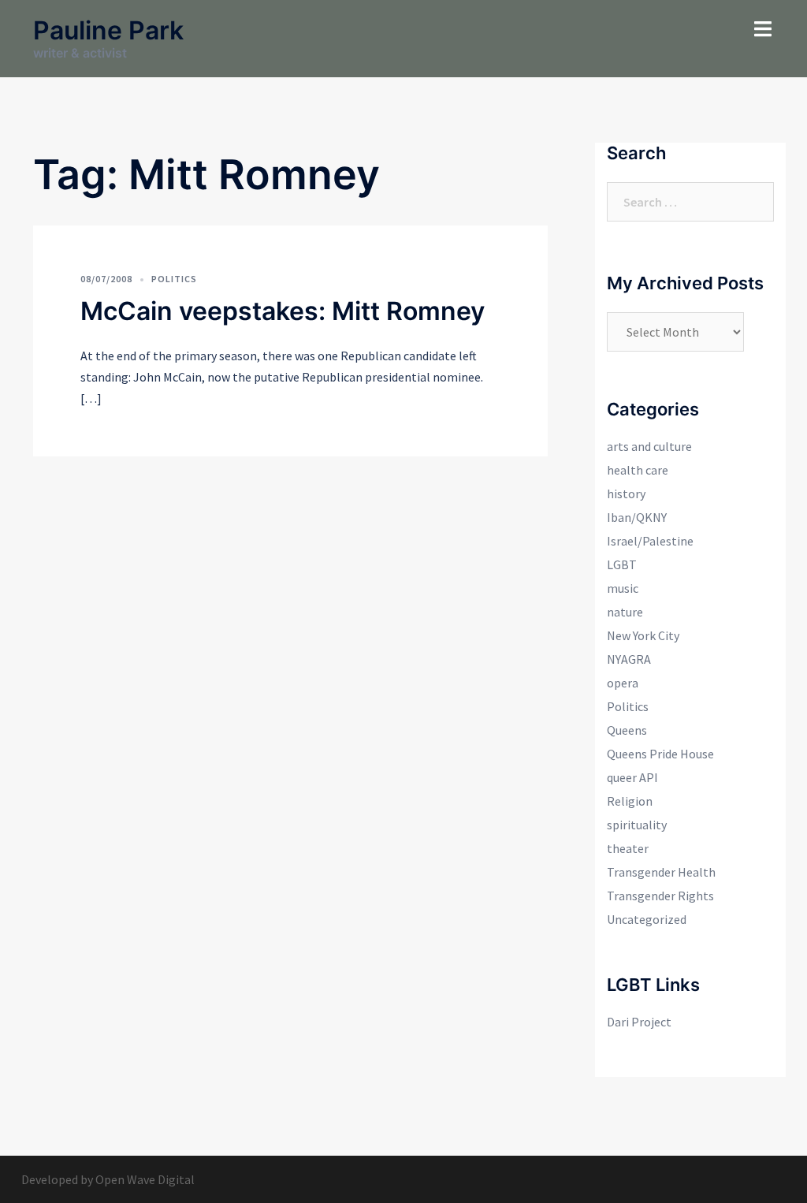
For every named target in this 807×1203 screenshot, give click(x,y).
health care (637, 470)
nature (625, 612)
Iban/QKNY (637, 517)
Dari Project (639, 1022)
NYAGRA (629, 659)
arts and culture (649, 446)
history (626, 493)
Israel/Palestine (650, 541)
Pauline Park (108, 30)
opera (622, 683)
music (622, 588)
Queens (627, 730)
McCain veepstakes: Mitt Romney (282, 311)
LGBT (622, 564)
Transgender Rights (660, 895)
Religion (630, 801)
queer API (632, 777)
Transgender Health (661, 872)
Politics (174, 279)
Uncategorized (646, 919)
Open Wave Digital (145, 1179)
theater (628, 848)
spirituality (637, 824)
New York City (643, 635)
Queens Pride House (660, 754)
